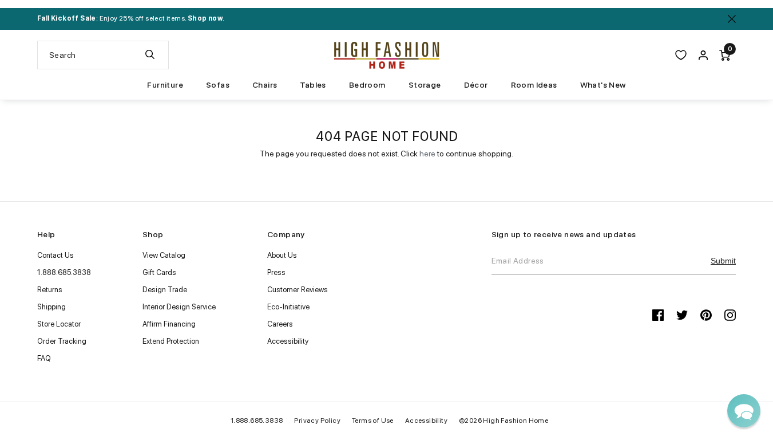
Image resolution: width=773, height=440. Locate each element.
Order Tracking (61, 341)
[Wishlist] (681, 55)
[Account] (703, 55)
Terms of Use (373, 421)
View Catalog (163, 255)
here (427, 153)
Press (276, 272)
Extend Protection (170, 341)
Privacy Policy (317, 421)
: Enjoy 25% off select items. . (130, 18)
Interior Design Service (179, 306)
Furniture (165, 84)
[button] (743, 410)
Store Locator (59, 324)
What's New (603, 84)
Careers (280, 324)
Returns (49, 289)
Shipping (51, 306)
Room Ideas (534, 84)
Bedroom (367, 84)
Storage (425, 84)
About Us (282, 255)
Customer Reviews (297, 289)
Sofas (217, 84)
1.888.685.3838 (64, 272)
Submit (723, 260)
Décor (476, 84)
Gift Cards (159, 272)
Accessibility (287, 341)
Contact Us (55, 255)
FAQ (44, 358)
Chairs (264, 84)
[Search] (149, 55)
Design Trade (164, 289)
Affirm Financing (169, 324)
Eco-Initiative (288, 306)
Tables (313, 84)
